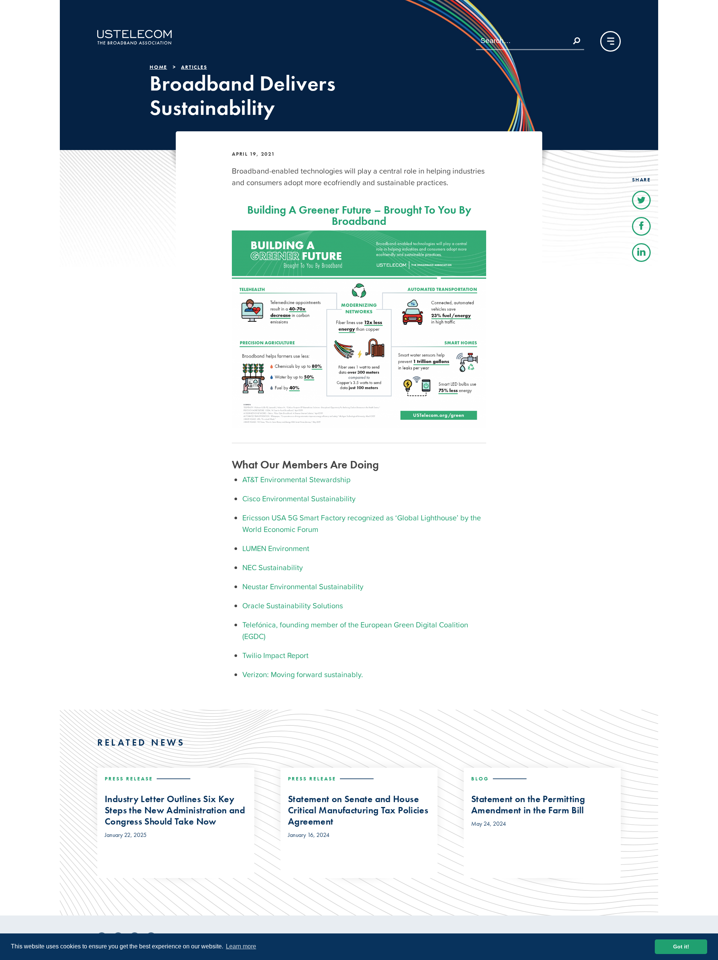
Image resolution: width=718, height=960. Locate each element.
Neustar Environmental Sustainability (302, 586)
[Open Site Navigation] (610, 41)
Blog (480, 778)
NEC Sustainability (272, 567)
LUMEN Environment (275, 548)
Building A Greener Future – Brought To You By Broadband (359, 215)
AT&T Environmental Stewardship (296, 479)
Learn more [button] (241, 946)
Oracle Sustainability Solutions (292, 605)
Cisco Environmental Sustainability (299, 498)
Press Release (129, 778)
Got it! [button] (681, 947)
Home (158, 67)
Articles (194, 67)
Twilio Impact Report (275, 655)
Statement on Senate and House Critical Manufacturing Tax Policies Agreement (358, 810)
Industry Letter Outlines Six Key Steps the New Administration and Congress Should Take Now (175, 810)
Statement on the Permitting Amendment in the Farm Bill (528, 805)
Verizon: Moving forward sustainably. (302, 674)
